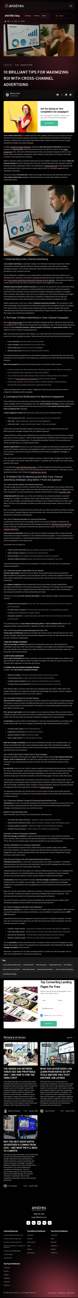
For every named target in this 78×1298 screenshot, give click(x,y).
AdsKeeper (31, 1253)
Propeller (54, 1235)
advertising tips (41, 965)
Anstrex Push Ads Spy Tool (13, 1242)
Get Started (49, 123)
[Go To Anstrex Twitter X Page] (34, 1223)
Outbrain (30, 1235)
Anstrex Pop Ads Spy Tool (12, 1239)
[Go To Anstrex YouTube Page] (39, 1223)
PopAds (6, 1271)
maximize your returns (38, 472)
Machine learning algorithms (61, 524)
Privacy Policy (52, 1293)
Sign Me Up (49, 1024)
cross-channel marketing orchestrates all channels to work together (31, 280)
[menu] (71, 6)
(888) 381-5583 (39, 1214)
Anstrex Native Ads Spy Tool (13, 1235)
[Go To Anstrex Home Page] (39, 1209)
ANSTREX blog (12, 15)
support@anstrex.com (39, 1217)
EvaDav (53, 1249)
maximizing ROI (28, 965)
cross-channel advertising (12, 965)
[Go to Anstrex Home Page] (14, 6)
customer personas (46, 787)
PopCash (7, 1282)
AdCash (6, 1275)
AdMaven (54, 1246)
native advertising (51, 166)
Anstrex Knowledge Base (12, 1251)
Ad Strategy (67, 965)
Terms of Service (56, 1015)
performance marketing (11, 969)
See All (69, 1038)
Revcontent (31, 1242)
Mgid (28, 1246)
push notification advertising (26, 467)
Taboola (30, 1239)
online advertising (28, 969)
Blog (15, 21)
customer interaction (11, 529)
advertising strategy (15, 322)
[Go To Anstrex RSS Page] (50, 1223)
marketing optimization (45, 969)
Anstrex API (8, 1258)
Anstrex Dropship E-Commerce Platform (14, 1246)
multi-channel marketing (64, 969)
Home (8, 21)
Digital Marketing (55, 965)
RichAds (53, 1242)
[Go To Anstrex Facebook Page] (28, 1223)
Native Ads (8, 65)
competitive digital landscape (20, 147)
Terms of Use (62, 1293)
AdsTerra (54, 1253)
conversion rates (64, 492)
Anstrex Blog (8, 1254)
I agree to (52, 1015)
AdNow (29, 1249)
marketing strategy (9, 974)
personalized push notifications (27, 379)
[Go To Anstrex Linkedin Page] (44, 1223)
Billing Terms (70, 1293)
